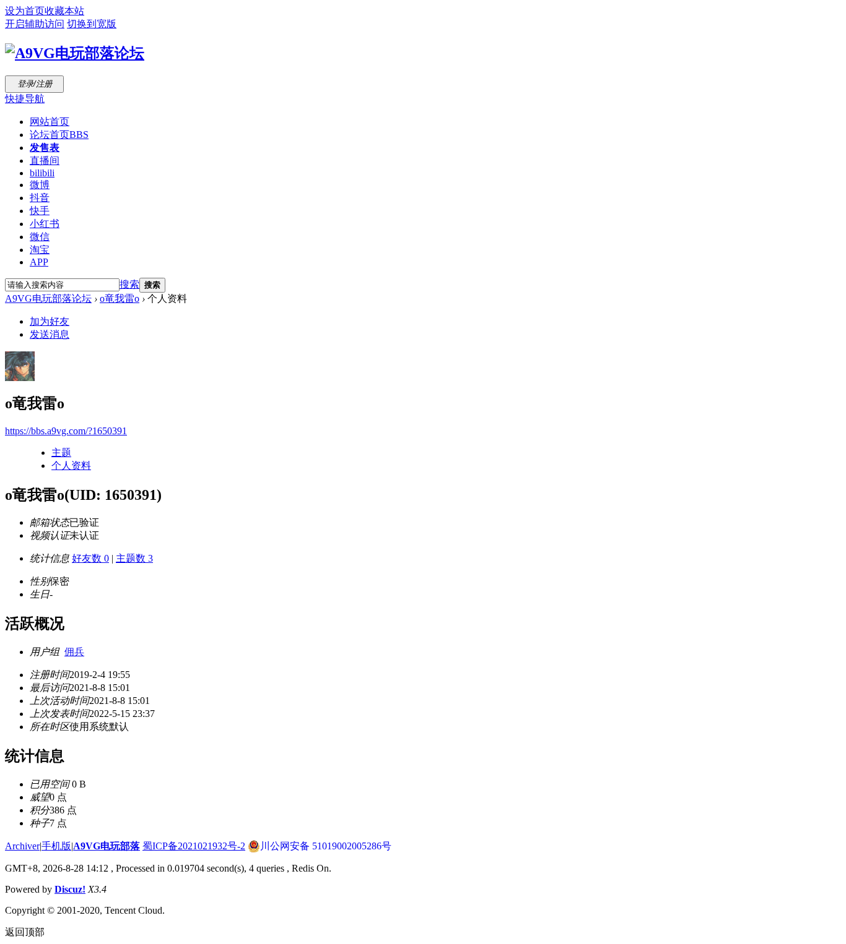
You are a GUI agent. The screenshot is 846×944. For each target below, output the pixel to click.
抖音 (40, 197)
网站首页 (49, 121)
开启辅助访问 (34, 24)
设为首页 (25, 11)
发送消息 (49, 334)
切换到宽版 (91, 24)
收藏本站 (64, 11)
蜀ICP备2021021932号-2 (193, 846)
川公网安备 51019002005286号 (325, 846)
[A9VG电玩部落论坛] (74, 53)
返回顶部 (25, 932)
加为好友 (49, 321)
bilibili (42, 173)
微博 (40, 184)
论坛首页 (59, 134)
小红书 (44, 223)
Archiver (22, 846)
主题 (61, 452)
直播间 (44, 160)
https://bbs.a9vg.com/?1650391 (66, 431)
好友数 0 (90, 558)
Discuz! (70, 889)
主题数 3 (134, 558)
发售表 (44, 147)
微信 (40, 236)
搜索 (129, 284)
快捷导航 (25, 98)
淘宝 (40, 249)
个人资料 (71, 465)
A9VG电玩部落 (106, 846)
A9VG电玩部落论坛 (48, 298)
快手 (40, 210)
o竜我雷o (119, 298)
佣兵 (74, 651)
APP (39, 262)
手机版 (56, 846)
